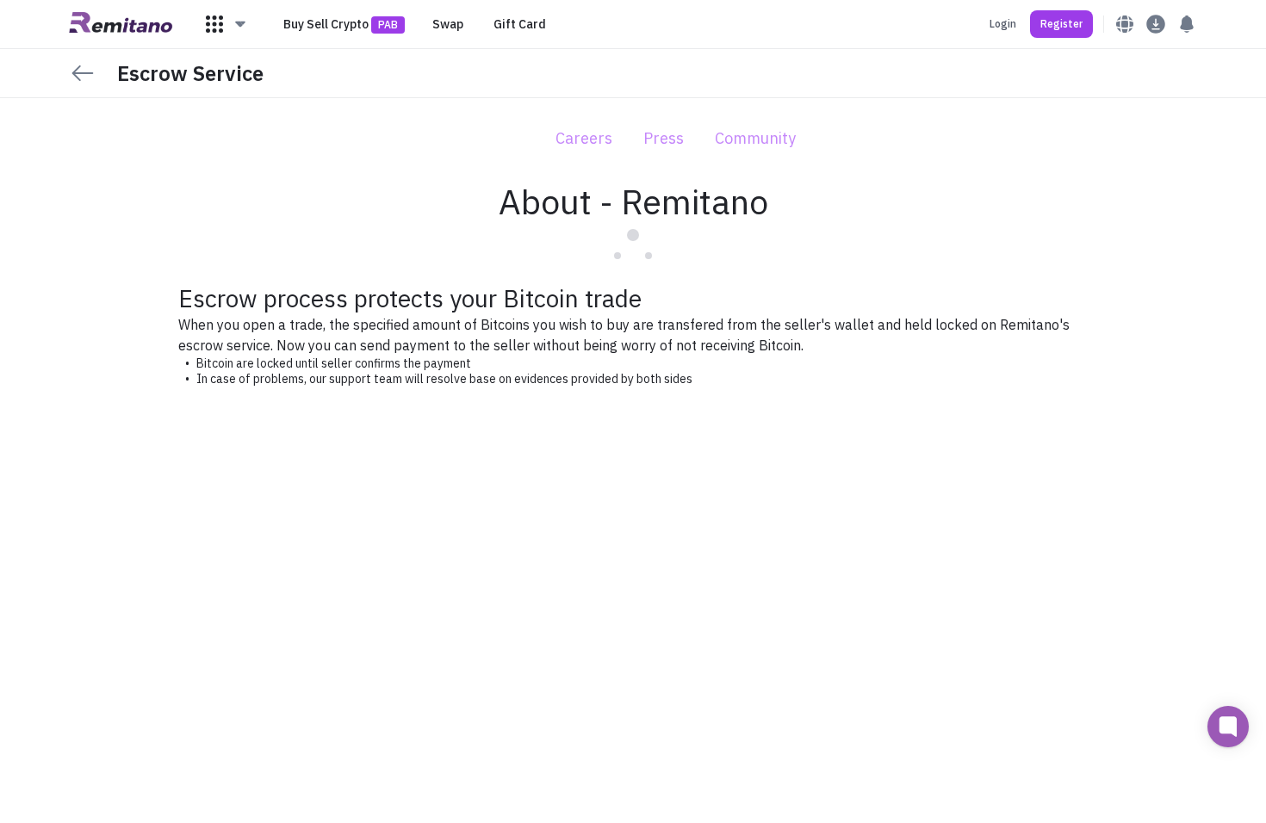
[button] (226, 24)
